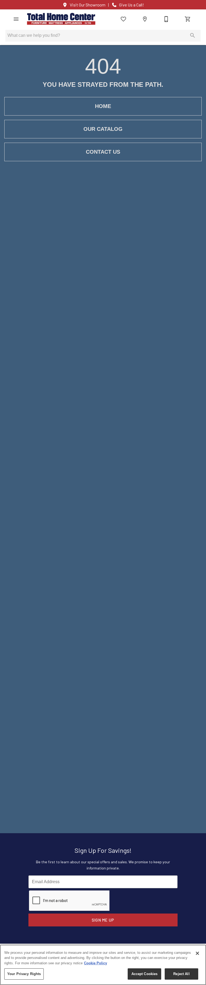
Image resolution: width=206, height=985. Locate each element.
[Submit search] (192, 35)
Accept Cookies (144, 974)
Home (103, 106)
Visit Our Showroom (87, 4)
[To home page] (61, 19)
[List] (123, 19)
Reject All (181, 974)
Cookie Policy (95, 963)
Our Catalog (103, 129)
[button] (16, 19)
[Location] (144, 19)
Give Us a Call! (131, 4)
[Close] (197, 953)
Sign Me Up (103, 920)
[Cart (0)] (187, 19)
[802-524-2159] (166, 19)
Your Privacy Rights (24, 974)
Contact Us (103, 152)
